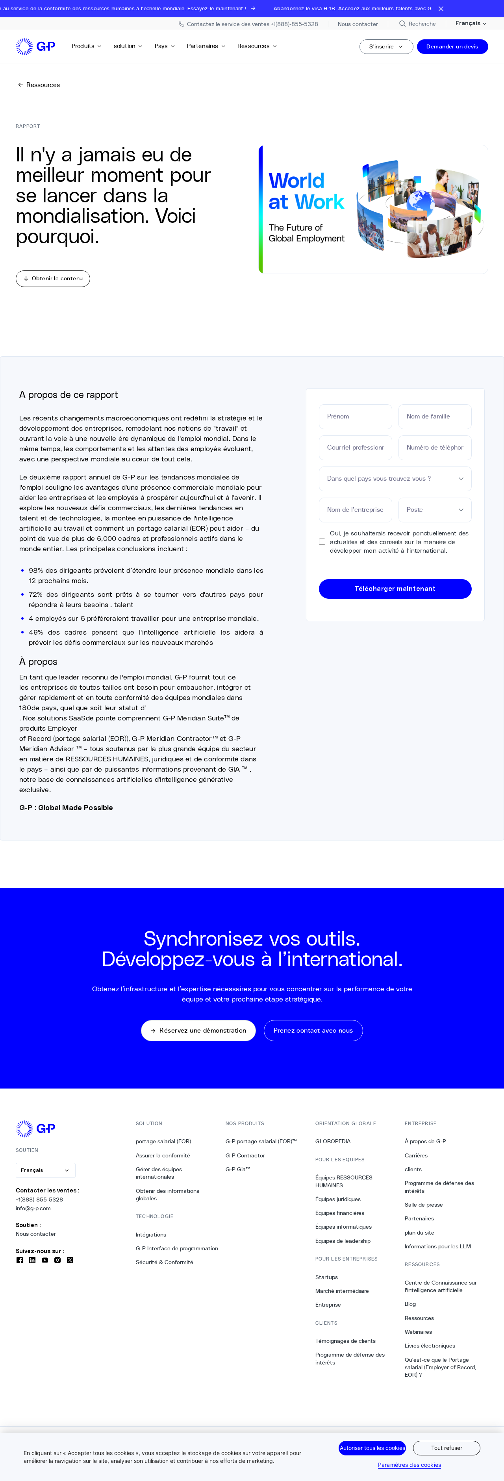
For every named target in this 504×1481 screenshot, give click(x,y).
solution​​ (125, 46)
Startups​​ (326, 1277)
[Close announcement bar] (441, 8)
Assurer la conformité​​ (163, 1155)
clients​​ (413, 1169)
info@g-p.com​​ (33, 1208)
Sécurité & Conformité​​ (165, 1262)
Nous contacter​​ (36, 1234)
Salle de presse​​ (424, 1204)
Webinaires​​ (418, 1332)
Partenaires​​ (203, 46)
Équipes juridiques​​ (338, 1199)
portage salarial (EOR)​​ (163, 1141)
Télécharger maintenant (395, 589)
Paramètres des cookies (409, 1464)
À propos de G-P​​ (426, 1141)
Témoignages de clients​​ (345, 1341)
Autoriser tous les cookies (372, 1447)
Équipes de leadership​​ (343, 1241)
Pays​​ (162, 46)
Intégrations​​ (151, 1234)
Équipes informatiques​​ (343, 1227)
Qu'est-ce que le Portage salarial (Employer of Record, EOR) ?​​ (440, 1367)
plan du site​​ (420, 1232)
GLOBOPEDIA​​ (333, 1141)
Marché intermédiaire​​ (342, 1291)
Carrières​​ (416, 1155)
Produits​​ (83, 46)
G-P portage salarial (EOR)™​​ (261, 1141)
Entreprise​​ (328, 1304)
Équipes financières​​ (340, 1213)
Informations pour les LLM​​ (438, 1246)
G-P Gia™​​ (238, 1169)
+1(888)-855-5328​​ (39, 1199)
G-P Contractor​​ (245, 1155)
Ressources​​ (253, 46)
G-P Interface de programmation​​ (177, 1248)
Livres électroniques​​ (430, 1345)
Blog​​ (410, 1304)
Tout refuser (446, 1447)
